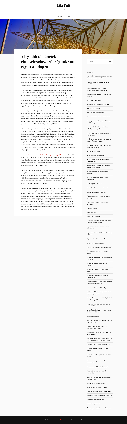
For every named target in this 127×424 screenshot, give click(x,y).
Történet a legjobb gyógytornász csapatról (99, 395)
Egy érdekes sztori (92, 208)
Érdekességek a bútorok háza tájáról (97, 287)
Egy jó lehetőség (91, 212)
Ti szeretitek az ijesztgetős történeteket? (99, 391)
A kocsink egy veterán (93, 108)
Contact (68, 16)
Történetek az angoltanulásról (95, 399)
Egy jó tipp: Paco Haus (93, 216)
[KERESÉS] (110, 61)
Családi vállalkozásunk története (96, 192)
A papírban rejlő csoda (93, 151)
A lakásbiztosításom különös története (98, 117)
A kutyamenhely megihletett (95, 112)
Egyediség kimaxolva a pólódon (96, 243)
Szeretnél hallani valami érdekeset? (97, 387)
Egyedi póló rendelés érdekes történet (98, 239)
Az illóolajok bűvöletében (94, 184)
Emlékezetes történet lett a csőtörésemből (99, 247)
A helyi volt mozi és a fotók (95, 100)
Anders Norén (78, 420)
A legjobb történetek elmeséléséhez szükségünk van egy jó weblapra (47, 61)
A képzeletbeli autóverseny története (98, 104)
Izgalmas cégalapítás (93, 316)
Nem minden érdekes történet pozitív (98, 367)
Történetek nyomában (93, 404)
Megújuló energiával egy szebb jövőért (98, 344)
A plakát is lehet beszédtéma (95, 155)
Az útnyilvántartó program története (98, 188)
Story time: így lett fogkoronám (96, 383)
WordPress (55, 420)
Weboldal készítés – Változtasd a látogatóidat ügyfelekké (45, 155)
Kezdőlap (59, 16)
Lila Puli (63, 5)
